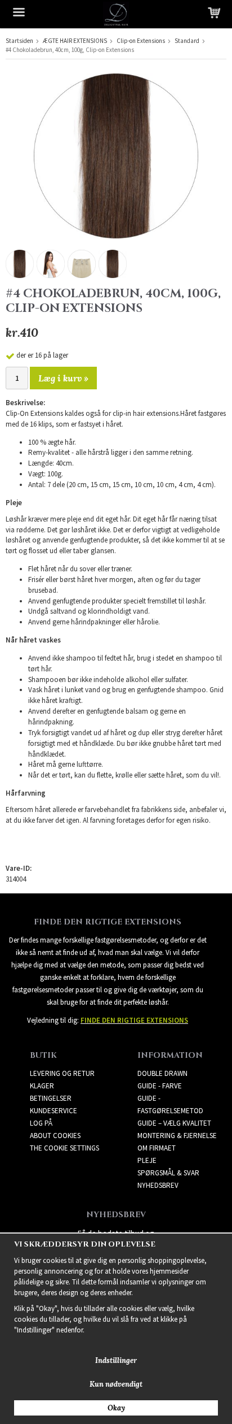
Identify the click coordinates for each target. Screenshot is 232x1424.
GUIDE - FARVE (159, 1086)
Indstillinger (116, 1360)
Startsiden (19, 41)
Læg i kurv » (63, 378)
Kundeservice (53, 1110)
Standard (187, 41)
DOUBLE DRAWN (162, 1073)
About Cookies (55, 1135)
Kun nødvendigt (116, 1384)
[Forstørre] (116, 155)
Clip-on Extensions (141, 41)
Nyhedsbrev (158, 1185)
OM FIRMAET (156, 1148)
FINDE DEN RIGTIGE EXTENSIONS (134, 1020)
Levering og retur (62, 1073)
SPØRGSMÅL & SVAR (168, 1173)
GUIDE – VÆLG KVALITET (174, 1123)
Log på (41, 1123)
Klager (42, 1086)
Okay (116, 1408)
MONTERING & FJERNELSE (177, 1135)
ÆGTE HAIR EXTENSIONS (75, 41)
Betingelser (51, 1098)
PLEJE (147, 1160)
